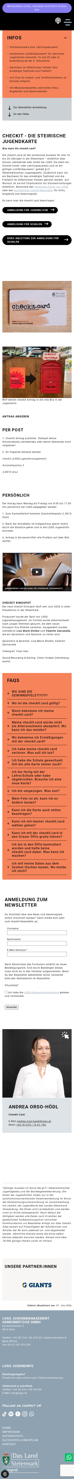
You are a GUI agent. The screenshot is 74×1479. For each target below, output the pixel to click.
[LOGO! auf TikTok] (4, 1413)
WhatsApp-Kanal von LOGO (51, 187)
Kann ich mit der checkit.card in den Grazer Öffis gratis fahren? (37, 835)
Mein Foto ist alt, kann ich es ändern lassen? (35, 800)
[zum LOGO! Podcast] (58, 21)
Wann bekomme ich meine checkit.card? (33, 712)
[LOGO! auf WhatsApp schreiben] (31, 1413)
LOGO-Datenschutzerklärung (41, 992)
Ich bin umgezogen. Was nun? (36, 791)
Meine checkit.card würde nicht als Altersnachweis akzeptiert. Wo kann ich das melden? (39, 726)
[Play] (37, 572)
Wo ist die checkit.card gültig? (36, 703)
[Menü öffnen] (68, 22)
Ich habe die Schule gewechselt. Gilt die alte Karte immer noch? (38, 762)
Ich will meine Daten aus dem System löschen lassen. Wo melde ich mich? (39, 867)
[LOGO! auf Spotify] (10, 1413)
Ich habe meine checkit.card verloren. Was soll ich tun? (34, 751)
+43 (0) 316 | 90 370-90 (27, 1389)
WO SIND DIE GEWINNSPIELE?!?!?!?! (30, 693)
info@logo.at (19, 1393)
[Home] (18, 22)
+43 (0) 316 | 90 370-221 (27, 1337)
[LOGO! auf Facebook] (17, 1413)
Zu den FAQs (21, 114)
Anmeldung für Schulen (24, 224)
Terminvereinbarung (50, 1377)
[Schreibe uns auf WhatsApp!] (69, 1457)
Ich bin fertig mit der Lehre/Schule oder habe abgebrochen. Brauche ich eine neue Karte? (37, 777)
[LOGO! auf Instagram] (24, 1413)
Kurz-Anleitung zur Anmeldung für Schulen (33, 240)
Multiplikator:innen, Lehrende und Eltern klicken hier (37, 8)
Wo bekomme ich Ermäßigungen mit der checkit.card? (37, 739)
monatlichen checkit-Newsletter (33, 190)
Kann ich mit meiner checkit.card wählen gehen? (38, 823)
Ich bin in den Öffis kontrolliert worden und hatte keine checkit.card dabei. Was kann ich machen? (38, 850)
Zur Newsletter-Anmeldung (30, 107)
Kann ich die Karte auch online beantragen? (36, 812)
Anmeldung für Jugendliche (27, 210)
